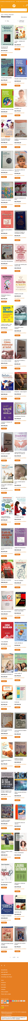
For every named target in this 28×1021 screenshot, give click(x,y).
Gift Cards (3, 984)
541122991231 (4, 970)
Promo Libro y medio (6, 994)
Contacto (3, 989)
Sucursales (3, 987)
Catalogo (6, 14)
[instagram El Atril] (1, 965)
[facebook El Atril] (4, 965)
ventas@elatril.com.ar (6, 974)
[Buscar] (25, 9)
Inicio (2, 14)
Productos (3, 982)
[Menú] (1, 5)
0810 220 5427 (4, 972)
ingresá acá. (23, 1011)
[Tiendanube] (6, 1015)
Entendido (18, 1018)
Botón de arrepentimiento (7, 1012)
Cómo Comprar (4, 991)
